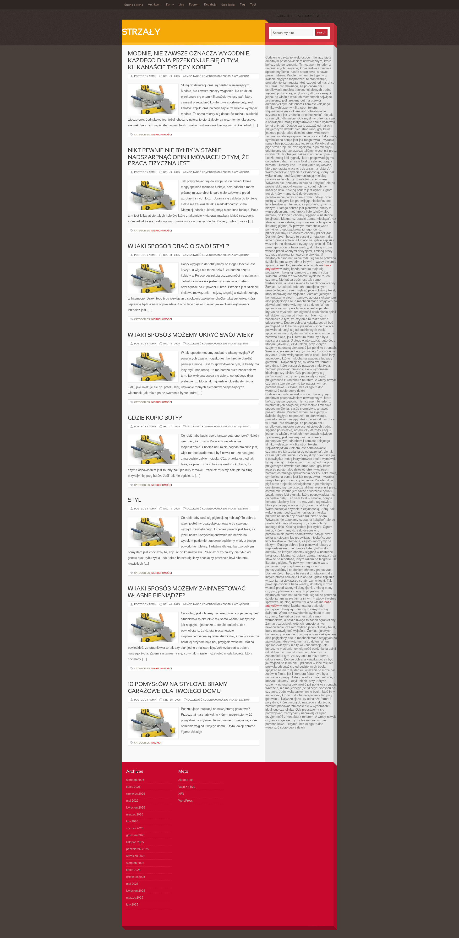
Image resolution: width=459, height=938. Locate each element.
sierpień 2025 (135, 863)
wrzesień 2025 (135, 856)
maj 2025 (132, 883)
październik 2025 (137, 849)
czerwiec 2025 (135, 877)
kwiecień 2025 (135, 890)
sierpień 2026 (135, 780)
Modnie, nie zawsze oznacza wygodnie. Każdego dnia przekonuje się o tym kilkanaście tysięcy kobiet (189, 60)
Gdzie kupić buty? (155, 418)
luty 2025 (132, 904)
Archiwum (154, 4)
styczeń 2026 (134, 828)
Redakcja (210, 4)
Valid (186, 786)
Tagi (243, 4)
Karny (170, 4)
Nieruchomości (161, 134)
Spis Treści (228, 5)
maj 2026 (132, 800)
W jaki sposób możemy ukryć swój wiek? (191, 335)
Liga (181, 4)
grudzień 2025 (135, 835)
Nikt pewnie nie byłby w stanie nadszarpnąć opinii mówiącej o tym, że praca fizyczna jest (188, 157)
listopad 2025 (135, 842)
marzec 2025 (134, 897)
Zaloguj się (185, 780)
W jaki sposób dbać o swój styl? (178, 246)
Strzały (141, 32)
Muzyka (156, 742)
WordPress (185, 800)
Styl (135, 500)
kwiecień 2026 (135, 807)
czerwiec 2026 (135, 793)
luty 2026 (132, 821)
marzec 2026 (134, 814)
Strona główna (133, 5)
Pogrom (194, 4)
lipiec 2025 (133, 870)
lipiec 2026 (133, 786)
